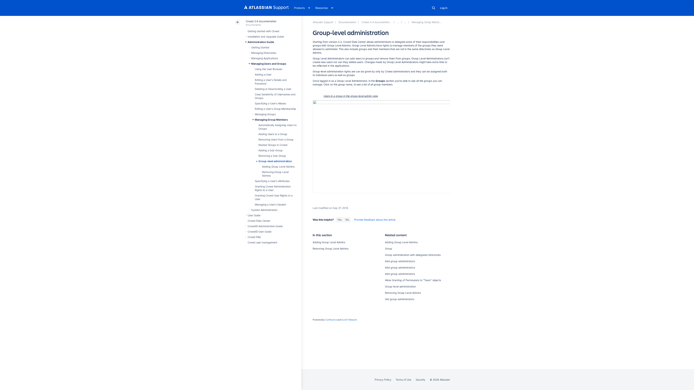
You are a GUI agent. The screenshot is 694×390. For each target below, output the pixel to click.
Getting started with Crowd (263, 31)
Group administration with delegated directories (413, 254)
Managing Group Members (271, 119)
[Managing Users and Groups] (405, 22)
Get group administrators (399, 299)
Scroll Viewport (349, 319)
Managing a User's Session (270, 204)
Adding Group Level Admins (278, 166)
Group (388, 248)
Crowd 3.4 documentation (261, 21)
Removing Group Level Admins (330, 248)
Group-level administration (275, 161)
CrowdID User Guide (259, 231)
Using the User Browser (268, 69)
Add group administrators (400, 261)
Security (420, 379)
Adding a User (263, 74)
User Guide (254, 215)
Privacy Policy (383, 379)
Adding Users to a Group (272, 134)
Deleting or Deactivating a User (273, 88)
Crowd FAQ (254, 237)
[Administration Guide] (398, 22)
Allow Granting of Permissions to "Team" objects (413, 280)
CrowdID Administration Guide (265, 226)
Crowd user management (262, 242)
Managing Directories (263, 52)
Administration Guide (261, 42)
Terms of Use (403, 379)
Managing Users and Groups (268, 63)
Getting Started (260, 47)
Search (433, 8)
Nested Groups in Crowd (272, 144)
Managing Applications (264, 58)
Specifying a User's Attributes (272, 181)
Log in (443, 7)
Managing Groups (265, 114)
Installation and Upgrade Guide (266, 36)
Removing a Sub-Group (272, 155)
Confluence (331, 319)
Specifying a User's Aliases (270, 103)
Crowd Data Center (259, 220)
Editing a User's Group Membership (275, 108)
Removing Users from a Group (276, 139)
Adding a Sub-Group (270, 150)
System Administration (264, 209)
